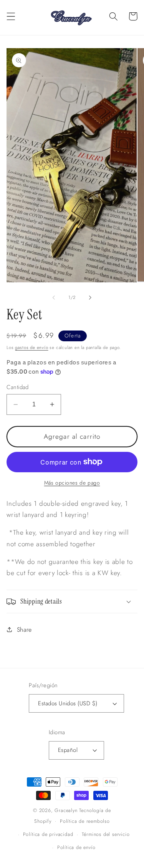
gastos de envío (31, 347)
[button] (11, 16)
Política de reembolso (85, 821)
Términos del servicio (106, 834)
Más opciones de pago (72, 483)
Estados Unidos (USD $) (67, 703)
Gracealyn (66, 810)
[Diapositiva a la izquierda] (53, 297)
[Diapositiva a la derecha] (90, 297)
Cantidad (18, 387)
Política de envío (76, 847)
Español (68, 750)
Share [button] (24, 629)
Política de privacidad (48, 834)
